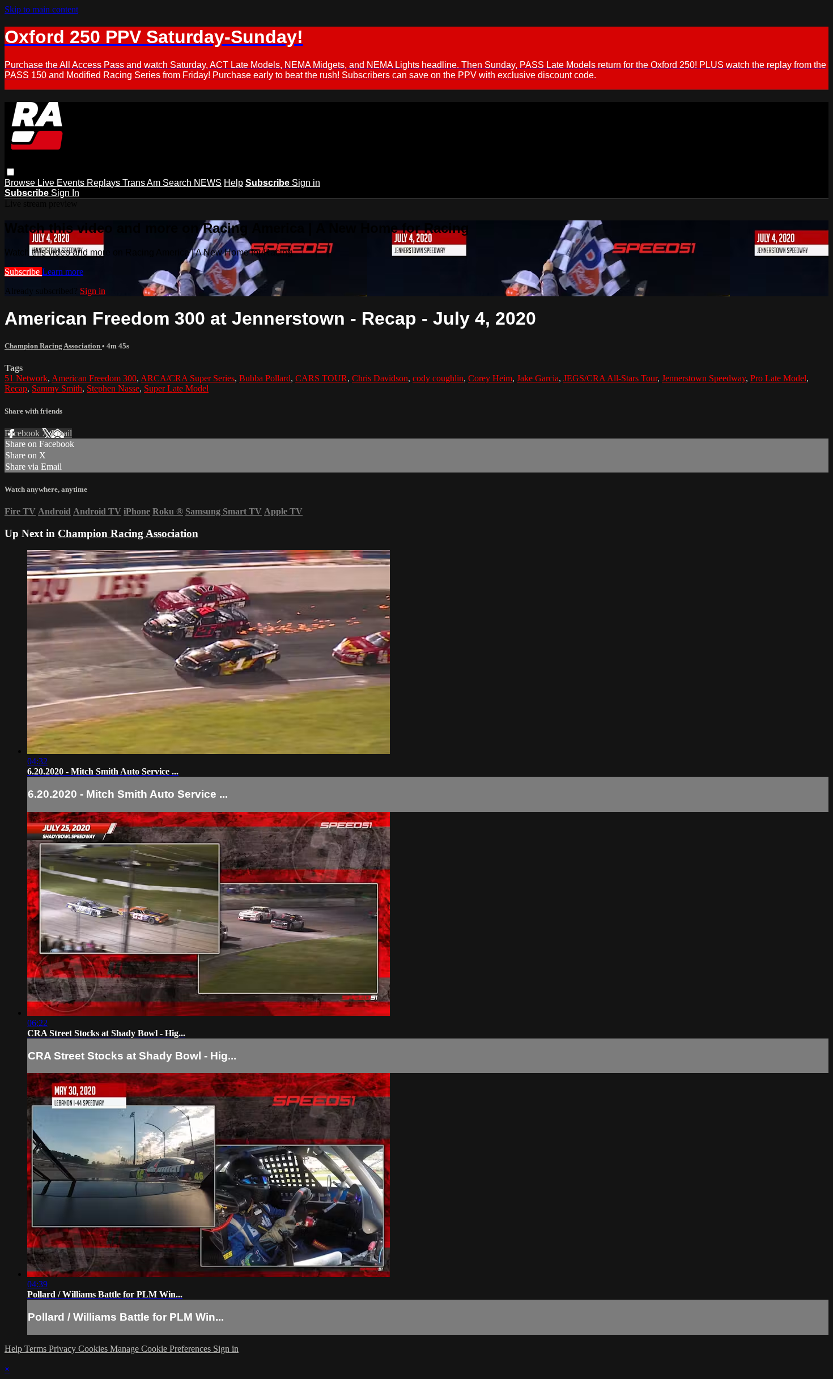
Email (61, 433)
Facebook (23, 433)
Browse (21, 183)
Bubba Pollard (265, 378)
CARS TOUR (321, 378)
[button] (10, 172)
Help (233, 183)
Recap (16, 388)
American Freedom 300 (94, 378)
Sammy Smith (57, 388)
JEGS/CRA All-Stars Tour (610, 378)
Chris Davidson (380, 378)
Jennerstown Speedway (704, 378)
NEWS (208, 183)
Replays (104, 183)
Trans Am (142, 183)
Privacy (63, 1349)
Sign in (306, 183)
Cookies (94, 1349)
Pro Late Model (778, 378)
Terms (36, 1349)
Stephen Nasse (113, 388)
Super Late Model (176, 388)
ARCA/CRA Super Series (188, 378)
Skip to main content (41, 9)
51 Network (26, 378)
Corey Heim (490, 378)
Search (178, 183)
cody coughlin (438, 378)
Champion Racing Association (53, 346)
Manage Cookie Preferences (161, 1349)
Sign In (65, 193)
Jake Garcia (538, 378)
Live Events (62, 183)
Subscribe (23, 271)
